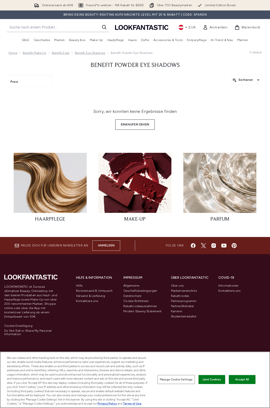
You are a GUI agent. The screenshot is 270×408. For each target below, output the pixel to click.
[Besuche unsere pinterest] (234, 245)
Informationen (228, 285)
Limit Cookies (212, 379)
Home (13, 53)
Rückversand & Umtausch (94, 291)
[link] (215, 27)
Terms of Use (132, 403)
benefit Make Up (34, 53)
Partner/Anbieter (182, 306)
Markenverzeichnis (184, 291)
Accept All (242, 379)
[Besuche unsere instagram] (214, 245)
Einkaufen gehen (135, 124)
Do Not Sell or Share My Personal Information (27, 332)
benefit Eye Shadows (90, 53)
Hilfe (79, 285)
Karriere (176, 311)
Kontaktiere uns (87, 301)
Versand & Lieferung (90, 296)
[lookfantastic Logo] (141, 27)
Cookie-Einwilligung (18, 326)
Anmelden (106, 245)
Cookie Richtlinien (136, 301)
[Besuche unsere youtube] (224, 245)
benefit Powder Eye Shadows (135, 65)
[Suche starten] (104, 27)
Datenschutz (132, 296)
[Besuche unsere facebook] (193, 245)
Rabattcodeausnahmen (140, 306)
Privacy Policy (107, 403)
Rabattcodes (180, 296)
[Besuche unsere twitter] (203, 245)
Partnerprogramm (184, 301)
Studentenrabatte (183, 316)
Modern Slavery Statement (142, 311)
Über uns (177, 285)
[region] (135, 380)
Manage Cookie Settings (176, 379)
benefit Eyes (60, 53)
